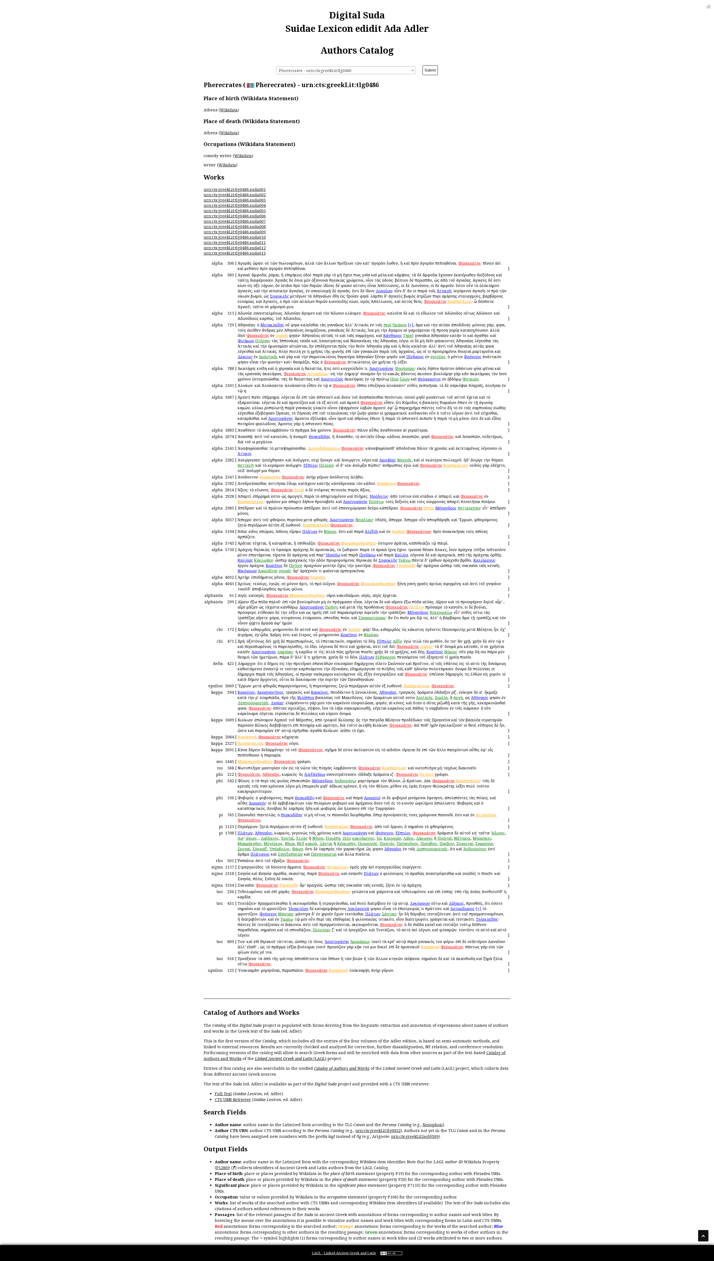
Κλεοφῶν (392, 838)
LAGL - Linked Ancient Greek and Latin (344, 1253)
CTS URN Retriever (233, 1099)
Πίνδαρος (415, 356)
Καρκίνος (246, 692)
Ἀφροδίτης (268, 570)
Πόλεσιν (326, 465)
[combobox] (346, 70)
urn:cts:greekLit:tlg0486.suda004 (235, 205)
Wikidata (229, 110)
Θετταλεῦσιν (469, 508)
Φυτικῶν (470, 379)
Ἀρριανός (257, 803)
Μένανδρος (446, 508)
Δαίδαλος (270, 838)
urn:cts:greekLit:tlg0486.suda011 (235, 242)
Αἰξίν (397, 641)
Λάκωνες (424, 838)
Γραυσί (282, 335)
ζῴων (405, 379)
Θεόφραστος (429, 379)
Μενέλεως (273, 843)
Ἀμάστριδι (268, 356)
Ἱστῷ (298, 489)
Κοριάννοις (270, 477)
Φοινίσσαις (405, 368)
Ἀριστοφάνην (354, 833)
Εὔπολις (310, 465)
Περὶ (394, 379)
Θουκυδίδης (319, 436)
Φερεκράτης (442, 436)
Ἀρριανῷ (372, 797)
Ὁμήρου (399, 324)
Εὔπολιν (402, 833)
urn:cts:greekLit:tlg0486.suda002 (235, 194)
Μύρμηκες (482, 838)
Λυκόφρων (420, 903)
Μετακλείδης (272, 324)
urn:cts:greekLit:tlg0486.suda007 (235, 221)
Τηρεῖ (408, 335)
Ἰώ (379, 838)
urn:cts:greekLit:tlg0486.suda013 (235, 253)
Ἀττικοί (244, 453)
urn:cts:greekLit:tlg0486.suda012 (235, 247)
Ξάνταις (389, 914)
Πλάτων (309, 531)
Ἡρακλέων (298, 908)
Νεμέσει (371, 634)
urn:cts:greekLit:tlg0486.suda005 (235, 210)
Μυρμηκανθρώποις (358, 543)
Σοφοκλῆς (279, 296)
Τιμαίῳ (286, 919)
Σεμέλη (441, 697)
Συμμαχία (484, 843)
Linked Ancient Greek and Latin (283, 1058)
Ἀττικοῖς (444, 290)
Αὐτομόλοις (318, 373)
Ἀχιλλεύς (424, 697)
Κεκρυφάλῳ (441, 612)
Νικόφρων (247, 570)
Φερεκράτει (333, 797)
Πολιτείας (322, 929)
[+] (410, 324)
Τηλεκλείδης (487, 919)
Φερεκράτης (469, 263)
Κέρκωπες (346, 843)
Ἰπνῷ (428, 508)
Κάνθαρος (392, 335)
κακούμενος (363, 838)
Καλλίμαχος (484, 560)
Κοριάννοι (386, 483)
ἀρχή (458, 697)
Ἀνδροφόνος (475, 848)
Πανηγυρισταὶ (324, 854)
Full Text (223, 1093)
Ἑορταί (287, 838)
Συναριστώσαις (372, 617)
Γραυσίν (317, 577)
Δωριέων (384, 290)
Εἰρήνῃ (331, 607)
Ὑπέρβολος (279, 848)
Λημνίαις (285, 651)
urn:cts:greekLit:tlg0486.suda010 (235, 237)
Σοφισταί (464, 843)
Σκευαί (244, 848)
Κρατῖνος (274, 565)
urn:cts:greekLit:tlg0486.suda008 (235, 226)
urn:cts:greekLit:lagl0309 (414, 1136)
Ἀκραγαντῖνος (270, 692)
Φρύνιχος (472, 356)
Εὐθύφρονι (385, 657)
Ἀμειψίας (387, 460)
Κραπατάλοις (455, 465)
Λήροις (426, 646)
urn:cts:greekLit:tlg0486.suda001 (235, 189)
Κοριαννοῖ (247, 737)
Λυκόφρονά (358, 908)
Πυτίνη (295, 565)
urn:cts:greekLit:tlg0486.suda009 (235, 232)
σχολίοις (438, 356)
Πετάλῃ (416, 607)
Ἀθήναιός (479, 697)
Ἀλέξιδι (371, 531)
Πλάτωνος (260, 854)
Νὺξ (300, 843)
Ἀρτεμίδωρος (462, 908)
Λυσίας (277, 702)
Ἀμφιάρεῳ (359, 941)
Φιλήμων (246, 340)
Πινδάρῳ (367, 554)
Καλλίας (245, 560)
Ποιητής (387, 843)
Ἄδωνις (498, 833)
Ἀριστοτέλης (332, 379)
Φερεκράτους (418, 531)
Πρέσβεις (429, 843)
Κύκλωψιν (263, 560)
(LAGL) (319, 1058)
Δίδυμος (456, 903)
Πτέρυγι (262, 340)
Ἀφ (240, 838)
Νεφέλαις (364, 519)
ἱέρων (251, 838)
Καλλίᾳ (401, 554)
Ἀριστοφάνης (381, 368)
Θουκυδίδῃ (305, 797)
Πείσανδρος (407, 843)
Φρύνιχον (384, 833)
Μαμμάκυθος (250, 843)
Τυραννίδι (405, 565)
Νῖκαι (290, 843)
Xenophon (433, 1124)
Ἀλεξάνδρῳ (314, 774)
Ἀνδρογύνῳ (345, 780)
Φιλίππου (305, 697)
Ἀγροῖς (354, 629)
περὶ (387, 324)
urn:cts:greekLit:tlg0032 (378, 1130)
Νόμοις (330, 531)
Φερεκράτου (249, 820)
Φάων (297, 848)
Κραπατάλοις (460, 301)
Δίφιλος (245, 356)
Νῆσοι (318, 838)
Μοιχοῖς (404, 460)
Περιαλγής (367, 843)
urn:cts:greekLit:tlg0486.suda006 (235, 216)
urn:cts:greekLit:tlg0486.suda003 (235, 200)
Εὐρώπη (333, 838)
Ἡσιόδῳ (333, 554)
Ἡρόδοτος (379, 496)
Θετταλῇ (246, 465)
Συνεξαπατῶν (290, 854)
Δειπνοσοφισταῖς (253, 702)
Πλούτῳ (376, 501)
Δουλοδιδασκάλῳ (324, 448)
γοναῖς (285, 570)
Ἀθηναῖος (388, 692)
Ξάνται (325, 843)
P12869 (223, 1167)
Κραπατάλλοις (251, 501)
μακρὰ (311, 843)
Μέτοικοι (462, 838)
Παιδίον (447, 843)
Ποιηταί (445, 838)
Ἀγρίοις (398, 531)
